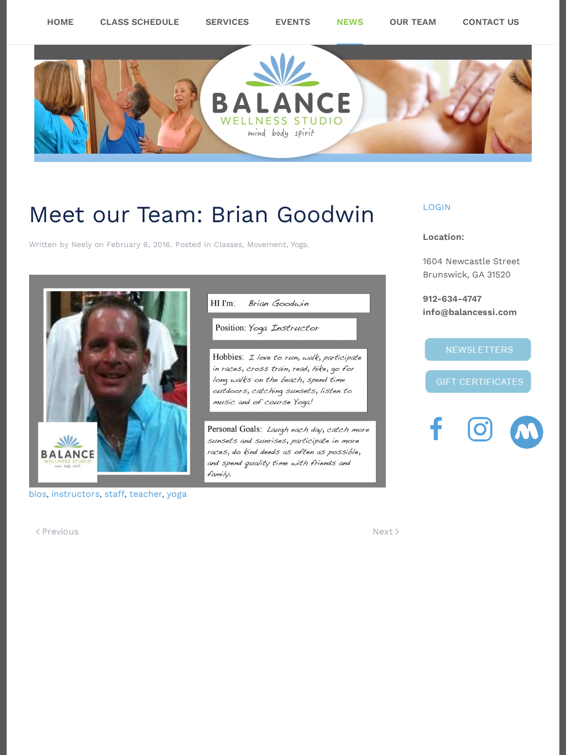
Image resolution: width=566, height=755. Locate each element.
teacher (145, 494)
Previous (60, 531)
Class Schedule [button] (139, 22)
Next (383, 531)
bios (37, 494)
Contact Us (491, 22)
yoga (177, 494)
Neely (81, 244)
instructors (75, 494)
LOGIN (437, 207)
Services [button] (227, 22)
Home (60, 22)
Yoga (299, 244)
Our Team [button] (413, 22)
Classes (228, 244)
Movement (266, 244)
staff (114, 494)
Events (292, 22)
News (350, 22)
